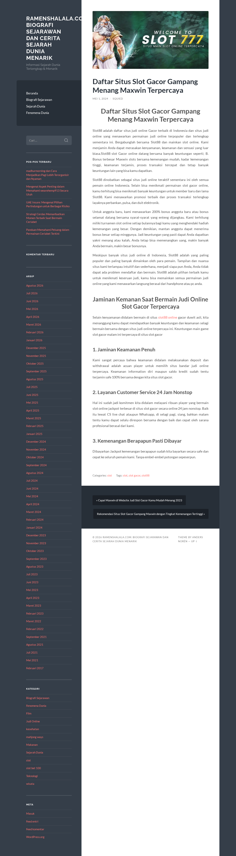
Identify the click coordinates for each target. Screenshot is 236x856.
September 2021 (36, 636)
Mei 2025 (32, 402)
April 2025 (32, 410)
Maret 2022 (33, 621)
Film (28, 713)
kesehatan (32, 729)
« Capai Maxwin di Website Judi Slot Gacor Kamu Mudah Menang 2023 (139, 500)
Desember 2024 (36, 441)
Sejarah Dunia (35, 106)
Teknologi (32, 776)
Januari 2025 (34, 433)
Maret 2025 (33, 418)
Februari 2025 (35, 426)
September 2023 (36, 558)
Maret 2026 (33, 324)
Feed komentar (35, 829)
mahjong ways (34, 737)
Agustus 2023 (34, 566)
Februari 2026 (35, 332)
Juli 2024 (32, 480)
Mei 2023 (32, 590)
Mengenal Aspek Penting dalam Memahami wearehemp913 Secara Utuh (47, 190)
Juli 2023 (32, 574)
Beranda (32, 93)
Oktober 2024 (35, 457)
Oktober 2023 (35, 551)
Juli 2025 (32, 387)
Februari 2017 (35, 668)
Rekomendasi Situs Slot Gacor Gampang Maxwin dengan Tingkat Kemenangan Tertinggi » (151, 514)
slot (28, 760)
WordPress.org (35, 837)
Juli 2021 (32, 652)
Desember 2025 (36, 348)
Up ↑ (194, 541)
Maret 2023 (33, 605)
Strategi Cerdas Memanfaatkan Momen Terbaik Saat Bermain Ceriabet (45, 218)
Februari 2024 (35, 519)
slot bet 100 (33, 768)
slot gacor (134, 475)
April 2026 (32, 316)
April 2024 (32, 504)
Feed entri (32, 821)
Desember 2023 (36, 535)
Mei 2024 (32, 496)
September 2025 (36, 371)
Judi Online (33, 721)
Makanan (32, 744)
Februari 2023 (35, 613)
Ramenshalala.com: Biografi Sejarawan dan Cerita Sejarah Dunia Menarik (58, 38)
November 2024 (36, 449)
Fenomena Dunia (37, 113)
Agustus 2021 (34, 644)
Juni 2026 (32, 301)
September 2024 (36, 465)
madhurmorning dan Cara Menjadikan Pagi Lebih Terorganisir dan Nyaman (47, 174)
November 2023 (36, 543)
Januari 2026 (34, 340)
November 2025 (36, 355)
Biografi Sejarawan (39, 100)
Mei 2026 (32, 308)
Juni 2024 (32, 488)
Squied (118, 98)
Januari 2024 (34, 527)
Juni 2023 (32, 582)
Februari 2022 (35, 629)
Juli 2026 (32, 293)
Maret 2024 (33, 511)
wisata (30, 783)
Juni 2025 (32, 394)
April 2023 (32, 597)
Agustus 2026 (34, 285)
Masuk (30, 813)
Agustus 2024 (34, 472)
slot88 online (167, 317)
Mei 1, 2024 (100, 98)
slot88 (146, 475)
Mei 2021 (32, 660)
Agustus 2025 (34, 379)
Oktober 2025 (35, 363)
